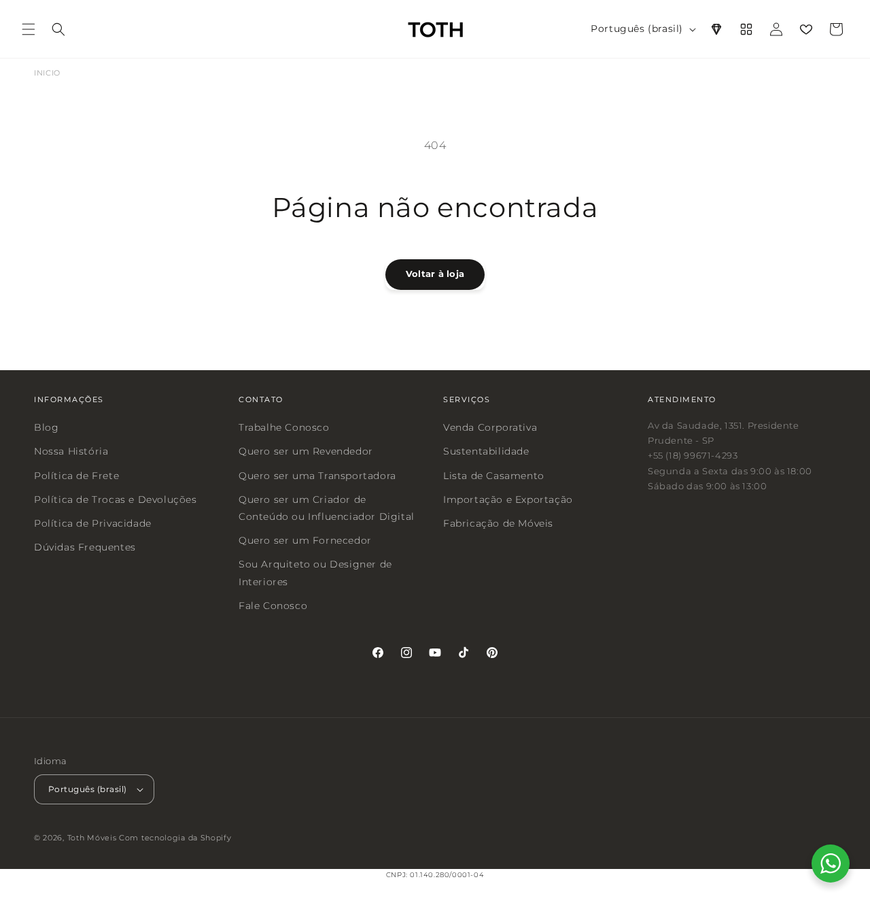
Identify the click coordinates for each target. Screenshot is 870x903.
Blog (46, 427)
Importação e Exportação (508, 499)
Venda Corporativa (490, 427)
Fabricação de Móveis (498, 523)
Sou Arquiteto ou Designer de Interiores (315, 572)
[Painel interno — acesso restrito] (746, 29)
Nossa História (71, 451)
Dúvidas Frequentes (85, 547)
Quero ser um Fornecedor (305, 540)
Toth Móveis (92, 837)
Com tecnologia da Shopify (175, 837)
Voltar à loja (435, 273)
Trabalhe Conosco (284, 427)
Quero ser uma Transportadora (317, 475)
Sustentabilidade (486, 451)
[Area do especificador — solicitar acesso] (716, 29)
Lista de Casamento (493, 475)
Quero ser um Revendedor (306, 451)
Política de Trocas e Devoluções (115, 499)
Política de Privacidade (93, 523)
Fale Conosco (273, 605)
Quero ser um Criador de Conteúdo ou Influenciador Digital (327, 507)
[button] (29, 29)
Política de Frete (76, 475)
